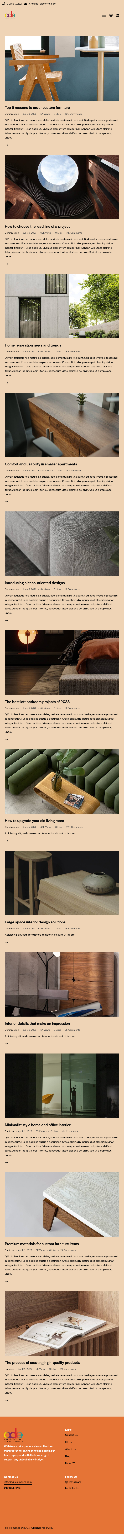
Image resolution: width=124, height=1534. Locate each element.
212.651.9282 (12, 1488)
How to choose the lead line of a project (37, 226)
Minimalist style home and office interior (38, 1124)
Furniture (9, 1131)
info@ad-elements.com (18, 1482)
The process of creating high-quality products (42, 1362)
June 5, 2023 (29, 232)
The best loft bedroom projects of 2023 (37, 701)
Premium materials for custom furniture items (42, 1243)
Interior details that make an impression (37, 1023)
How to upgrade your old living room (34, 820)
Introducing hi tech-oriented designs (35, 582)
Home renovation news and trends (33, 345)
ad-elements (12, 1527)
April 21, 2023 (25, 1131)
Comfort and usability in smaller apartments (41, 464)
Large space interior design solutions (35, 922)
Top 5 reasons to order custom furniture (37, 107)
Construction (12, 113)
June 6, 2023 (29, 113)
